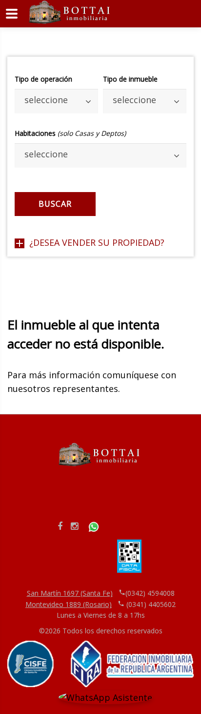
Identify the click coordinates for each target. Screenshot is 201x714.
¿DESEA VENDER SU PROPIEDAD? (96, 242)
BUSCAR (55, 203)
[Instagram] (74, 526)
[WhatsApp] (93, 526)
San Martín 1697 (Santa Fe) (70, 593)
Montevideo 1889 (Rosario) (68, 604)
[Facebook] (60, 526)
